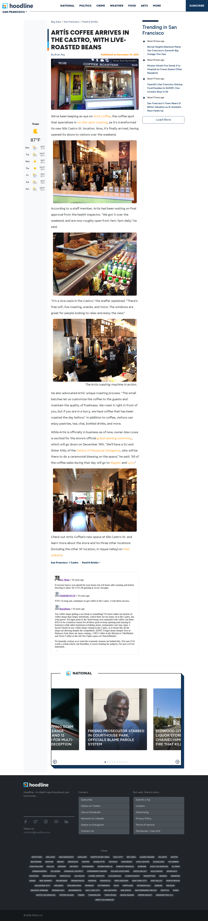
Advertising (142, 812)
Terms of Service (145, 825)
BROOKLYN (73, 862)
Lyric (131, 462)
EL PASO (176, 867)
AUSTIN (174, 857)
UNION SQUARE (127, 895)
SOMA (175, 890)
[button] (55, 761)
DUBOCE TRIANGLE (125, 867)
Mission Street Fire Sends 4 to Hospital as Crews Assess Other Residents (164, 69)
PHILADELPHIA (74, 886)
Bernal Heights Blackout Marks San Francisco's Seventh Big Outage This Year (164, 50)
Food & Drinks (90, 22)
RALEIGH (170, 886)
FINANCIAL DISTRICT (73, 871)
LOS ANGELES (114, 876)
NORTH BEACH (173, 881)
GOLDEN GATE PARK (120, 871)
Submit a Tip (143, 800)
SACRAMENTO (75, 890)
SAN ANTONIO (110, 890)
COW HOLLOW (36, 867)
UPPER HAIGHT (145, 895)
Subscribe (196, 5)
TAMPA (81, 895)
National (67, 5)
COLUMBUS (173, 862)
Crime (100, 5)
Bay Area (56, 22)
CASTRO (85, 862)
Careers (140, 806)
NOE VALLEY (156, 881)
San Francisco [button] (13, 12)
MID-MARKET (46, 881)
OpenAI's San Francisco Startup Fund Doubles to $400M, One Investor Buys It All (165, 88)
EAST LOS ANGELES (159, 867)
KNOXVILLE (65, 876)
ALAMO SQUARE (147, 857)
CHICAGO (113, 862)
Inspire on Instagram (92, 825)
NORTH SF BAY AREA (100, 857)
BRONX (60, 862)
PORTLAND (128, 886)
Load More (163, 119)
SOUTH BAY (37, 857)
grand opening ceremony (114, 438)
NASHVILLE (105, 881)
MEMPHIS (175, 876)
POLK (116, 886)
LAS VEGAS (79, 876)
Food (132, 5)
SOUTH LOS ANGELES (45, 895)
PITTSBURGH (104, 886)
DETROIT (74, 867)
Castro (74, 563)
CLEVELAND (158, 862)
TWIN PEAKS (110, 895)
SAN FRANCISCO (66, 857)
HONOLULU (172, 871)
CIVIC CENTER (142, 862)
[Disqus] (95, 613)
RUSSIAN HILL (58, 890)
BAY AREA (131, 857)
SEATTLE (165, 890)
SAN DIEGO (126, 890)
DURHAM (142, 867)
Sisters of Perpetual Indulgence (98, 450)
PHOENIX (89, 886)
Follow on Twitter (90, 806)
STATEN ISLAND (67, 895)
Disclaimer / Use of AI (148, 831)
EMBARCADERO (39, 871)
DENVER (62, 867)
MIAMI (32, 881)
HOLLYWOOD (156, 871)
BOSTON (49, 862)
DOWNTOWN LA (105, 867)
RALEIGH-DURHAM (39, 890)
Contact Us (87, 831)
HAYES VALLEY (140, 871)
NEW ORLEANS (121, 881)
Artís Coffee (102, 116)
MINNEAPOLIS (77, 881)
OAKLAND (82, 857)
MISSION (92, 881)
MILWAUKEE (61, 881)
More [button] (157, 5)
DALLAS (50, 867)
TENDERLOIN (94, 895)
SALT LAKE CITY (93, 890)
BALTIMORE (36, 862)
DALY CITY (118, 857)
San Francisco (71, 22)
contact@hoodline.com (37, 832)
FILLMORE (55, 871)
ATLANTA (163, 857)
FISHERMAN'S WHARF (97, 871)
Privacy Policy (143, 818)
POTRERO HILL (143, 886)
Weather (116, 5)
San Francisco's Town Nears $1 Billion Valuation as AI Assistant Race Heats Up (164, 107)
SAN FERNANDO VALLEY (146, 890)
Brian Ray (58, 55)
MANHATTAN (149, 876)
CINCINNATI (126, 862)
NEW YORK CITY (139, 881)
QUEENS (158, 886)
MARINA (163, 876)
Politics (85, 5)
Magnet (115, 462)
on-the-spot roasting (92, 122)
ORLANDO (58, 886)
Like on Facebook (90, 812)
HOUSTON (33, 876)
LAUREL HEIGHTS (96, 876)
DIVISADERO (87, 867)
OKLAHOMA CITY (42, 886)
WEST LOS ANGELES (104, 900)
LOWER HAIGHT (132, 876)
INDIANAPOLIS (49, 876)
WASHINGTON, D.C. (164, 895)
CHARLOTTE (99, 862)
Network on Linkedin (92, 818)
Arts (144, 5)
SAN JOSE (50, 857)
